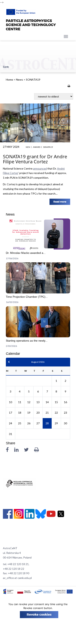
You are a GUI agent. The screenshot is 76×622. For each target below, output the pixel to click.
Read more (59, 202)
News (19, 79)
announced (40, 168)
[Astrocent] (21, 11)
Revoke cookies (39, 614)
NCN (28, 147)
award (36, 147)
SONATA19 (48, 147)
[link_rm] (38, 240)
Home (9, 79)
